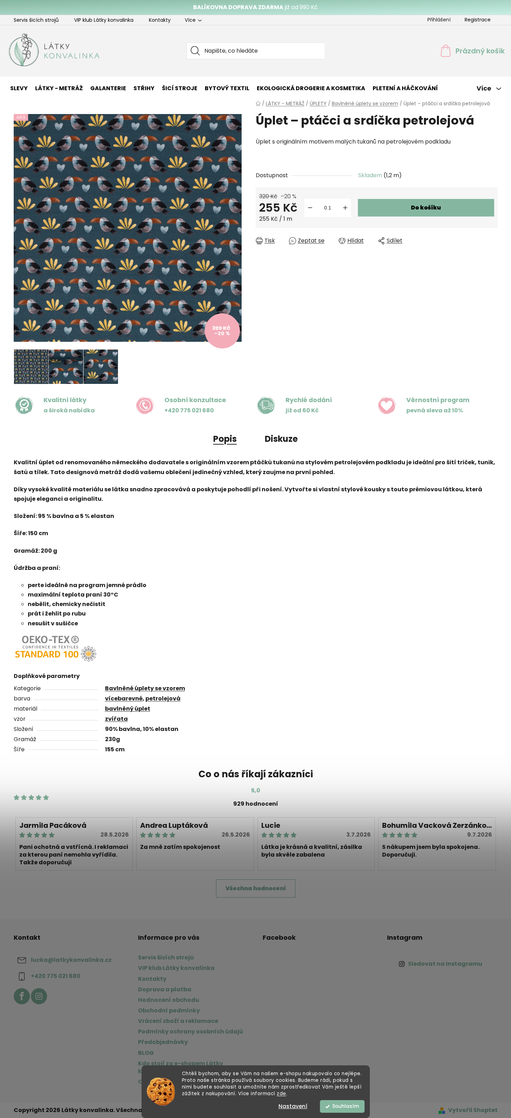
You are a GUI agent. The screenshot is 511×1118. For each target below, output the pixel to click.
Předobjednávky (163, 1042)
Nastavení (293, 1106)
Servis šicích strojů (36, 20)
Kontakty (160, 20)
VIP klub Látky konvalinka (103, 20)
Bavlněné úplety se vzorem (145, 688)
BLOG (146, 1053)
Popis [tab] (225, 439)
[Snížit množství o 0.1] (310, 208)
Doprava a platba (164, 989)
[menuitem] (19, 88)
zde (281, 1093)
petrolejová (163, 698)
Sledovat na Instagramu (445, 964)
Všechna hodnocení (255, 888)
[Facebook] (22, 996)
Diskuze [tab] (281, 439)
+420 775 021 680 (55, 976)
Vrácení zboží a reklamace (178, 1021)
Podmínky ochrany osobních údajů (190, 1031)
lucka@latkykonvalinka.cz (71, 960)
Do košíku (426, 208)
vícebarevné (124, 698)
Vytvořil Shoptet (473, 1110)
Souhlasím (345, 1106)
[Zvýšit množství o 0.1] (345, 208)
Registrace (478, 19)
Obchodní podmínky (169, 1010)
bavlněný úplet (127, 709)
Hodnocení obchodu (168, 1000)
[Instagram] (39, 996)
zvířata (116, 719)
